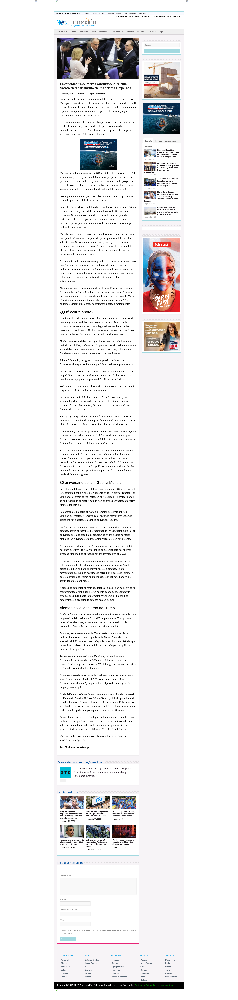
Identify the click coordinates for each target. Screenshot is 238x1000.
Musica (118, 13)
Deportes (102, 32)
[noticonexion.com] (76, 21)
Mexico (88, 977)
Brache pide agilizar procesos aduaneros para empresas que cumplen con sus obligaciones (168, 153)
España (88, 970)
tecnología (142, 13)
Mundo (73, 32)
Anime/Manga (146, 963)
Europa (88, 973)
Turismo (111, 13)
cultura (130, 32)
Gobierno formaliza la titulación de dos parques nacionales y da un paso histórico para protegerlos (161, 167)
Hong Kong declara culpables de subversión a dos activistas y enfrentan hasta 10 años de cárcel (71, 815)
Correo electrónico (69, 909)
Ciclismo (169, 973)
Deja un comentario (98, 94)
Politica (64, 977)
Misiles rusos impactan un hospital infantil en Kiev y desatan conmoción (123, 842)
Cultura (143, 970)
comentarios (170, 141)
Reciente (148, 141)
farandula (141, 32)
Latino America (91, 963)
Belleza (143, 980)
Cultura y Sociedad (98, 13)
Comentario (66, 875)
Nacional (65, 960)
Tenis (167, 970)
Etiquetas (148, 146)
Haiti (87, 966)
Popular (158, 141)
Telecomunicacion (119, 977)
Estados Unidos (92, 960)
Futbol (168, 963)
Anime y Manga (155, 32)
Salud (93, 32)
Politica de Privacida (145, 985)
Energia (115, 973)
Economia (83, 32)
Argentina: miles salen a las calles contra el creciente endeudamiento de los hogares (168, 182)
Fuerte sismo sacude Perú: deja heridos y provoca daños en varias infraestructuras (167, 211)
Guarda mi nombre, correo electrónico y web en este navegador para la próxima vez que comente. (98, 931)
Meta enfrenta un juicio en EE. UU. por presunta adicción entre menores (97, 814)
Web (62, 920)
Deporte (169, 955)
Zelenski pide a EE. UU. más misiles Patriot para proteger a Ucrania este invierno (96, 843)
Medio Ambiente (116, 32)
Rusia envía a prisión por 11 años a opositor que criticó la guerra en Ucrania (72, 842)
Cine (125, 13)
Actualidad (62, 32)
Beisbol (168, 966)
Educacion (65, 966)
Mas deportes (171, 977)
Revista (144, 955)
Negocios (116, 970)
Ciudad (64, 963)
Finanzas (116, 960)
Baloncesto (170, 960)
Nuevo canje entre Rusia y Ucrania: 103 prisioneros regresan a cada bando (123, 814)
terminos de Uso (165, 985)
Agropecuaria (118, 966)
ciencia (87, 13)
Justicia (64, 973)
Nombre (64, 899)
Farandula (132, 13)
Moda (142, 977)
